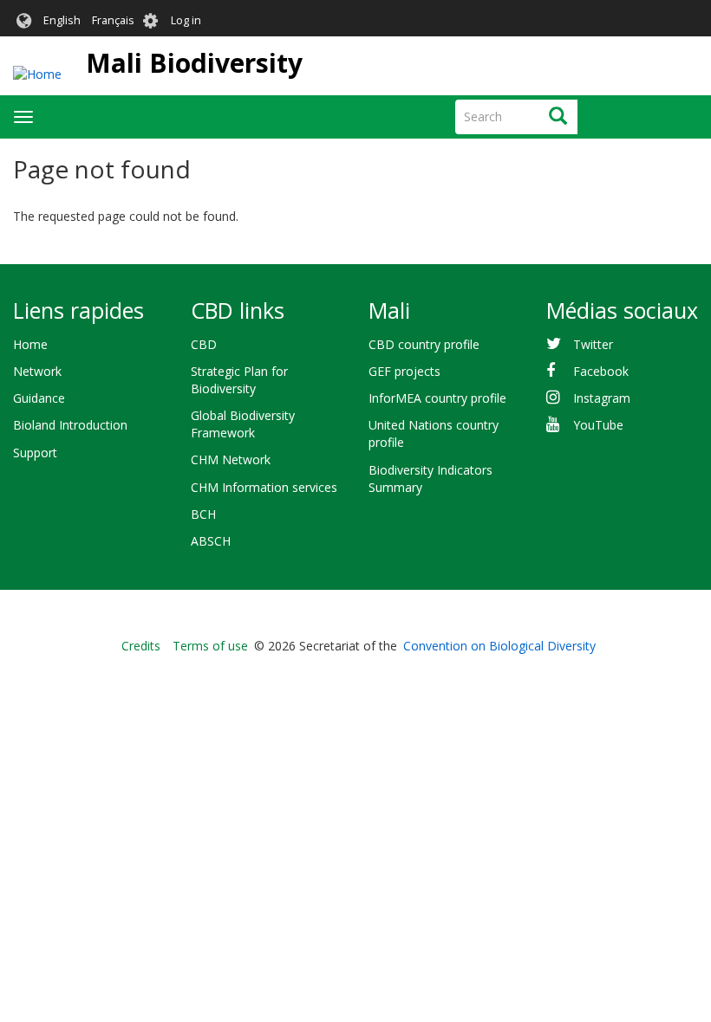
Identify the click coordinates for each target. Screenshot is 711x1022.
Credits (140, 645)
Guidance (39, 398)
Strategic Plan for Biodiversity (239, 380)
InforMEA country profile (437, 398)
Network (37, 371)
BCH (203, 514)
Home (30, 344)
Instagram (601, 398)
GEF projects (404, 371)
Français (113, 20)
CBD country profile (424, 344)
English (62, 20)
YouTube (598, 425)
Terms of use (210, 645)
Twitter (593, 344)
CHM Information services (264, 487)
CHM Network (231, 459)
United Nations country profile (434, 433)
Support (35, 452)
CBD (204, 344)
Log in (186, 20)
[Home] (37, 74)
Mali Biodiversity (194, 63)
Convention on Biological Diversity (499, 645)
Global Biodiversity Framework (243, 424)
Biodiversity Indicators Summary (430, 478)
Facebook (601, 371)
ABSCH (211, 541)
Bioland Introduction (70, 425)
